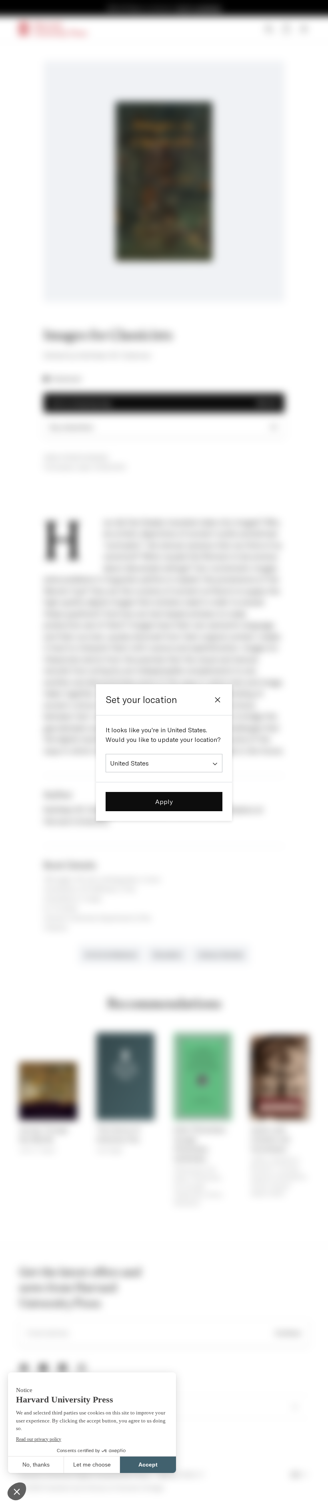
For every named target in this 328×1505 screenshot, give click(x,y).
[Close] (217, 700)
